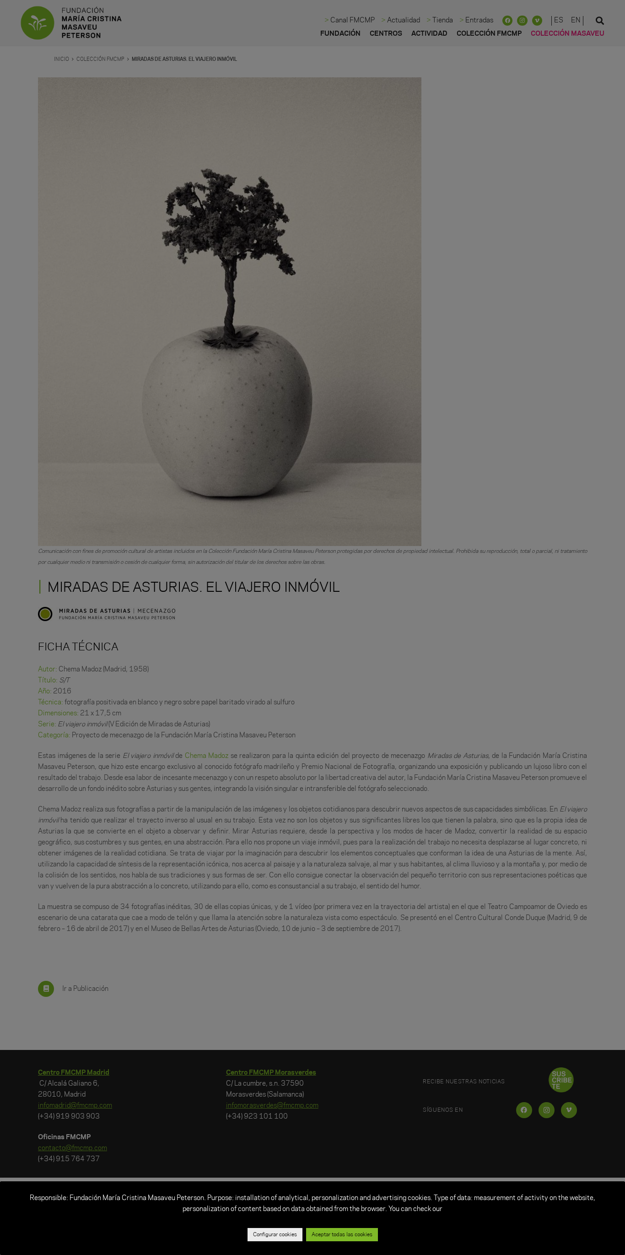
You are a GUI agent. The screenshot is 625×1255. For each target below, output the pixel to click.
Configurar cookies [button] (275, 1234)
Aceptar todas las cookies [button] (342, 1234)
